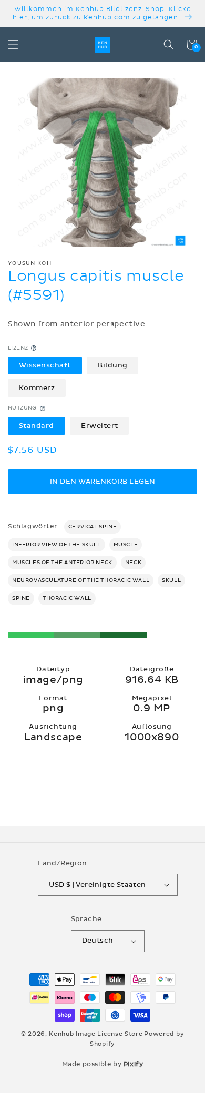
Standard (36, 426)
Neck (133, 562)
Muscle (126, 545)
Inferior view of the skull (56, 545)
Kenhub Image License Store (95, 1033)
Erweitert (99, 426)
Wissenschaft (45, 365)
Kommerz (37, 388)
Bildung (113, 365)
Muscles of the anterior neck (62, 562)
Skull (171, 580)
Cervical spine (92, 527)
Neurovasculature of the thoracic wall (80, 580)
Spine (21, 598)
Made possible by (103, 1064)
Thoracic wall (67, 598)
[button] (13, 44)
